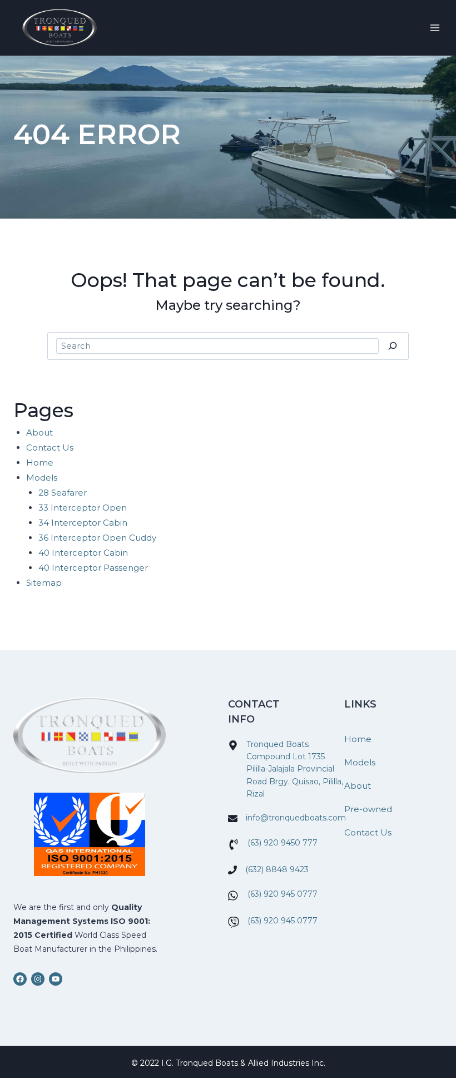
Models (41, 477)
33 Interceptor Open (82, 507)
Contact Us (49, 447)
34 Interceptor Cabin (82, 522)
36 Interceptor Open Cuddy (97, 537)
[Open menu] (434, 27)
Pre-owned (368, 809)
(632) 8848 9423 (277, 869)
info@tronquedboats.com (296, 818)
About (39, 432)
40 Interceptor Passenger (93, 567)
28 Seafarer (62, 492)
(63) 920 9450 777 (282, 843)
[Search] (392, 346)
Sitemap (44, 582)
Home (39, 462)
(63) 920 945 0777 (282, 894)
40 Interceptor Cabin (83, 552)
